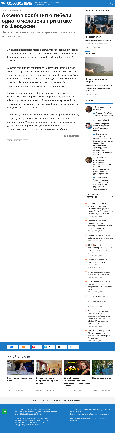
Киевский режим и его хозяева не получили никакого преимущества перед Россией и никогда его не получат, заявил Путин (100, 208)
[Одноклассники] (68, 136)
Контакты (46, 401)
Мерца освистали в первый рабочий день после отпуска (100, 236)
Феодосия (17, 140)
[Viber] (74, 136)
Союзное (39, 390)
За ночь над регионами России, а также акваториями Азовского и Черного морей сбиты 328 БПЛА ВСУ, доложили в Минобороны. (99, 317)
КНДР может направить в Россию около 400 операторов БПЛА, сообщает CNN (100, 285)
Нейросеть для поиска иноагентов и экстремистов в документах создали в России (100, 300)
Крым (10, 140)
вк (14, 347)
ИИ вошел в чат (93, 37)
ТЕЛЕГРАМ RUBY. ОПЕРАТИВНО (92, 196)
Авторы (56, 401)
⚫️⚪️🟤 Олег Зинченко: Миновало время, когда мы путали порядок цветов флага (100, 249)
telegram (51, 347)
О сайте (35, 401)
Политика (90, 53)
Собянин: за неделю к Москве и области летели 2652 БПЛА (99, 262)
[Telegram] (71, 136)
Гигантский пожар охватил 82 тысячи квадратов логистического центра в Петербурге (99, 334)
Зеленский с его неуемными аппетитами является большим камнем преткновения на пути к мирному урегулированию (102, 165)
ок (27, 347)
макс (75, 347)
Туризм (10, 390)
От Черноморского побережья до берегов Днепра (47, 380)
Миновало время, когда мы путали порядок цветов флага (101, 126)
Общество (96, 390)
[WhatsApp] (77, 136)
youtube (39, 347)
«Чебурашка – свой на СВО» (102, 108)
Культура (67, 390)
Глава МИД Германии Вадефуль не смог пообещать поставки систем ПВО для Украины (100, 224)
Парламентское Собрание (98, 11)
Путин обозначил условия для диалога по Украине (99, 273)
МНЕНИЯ (89, 101)
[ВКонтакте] (65, 136)
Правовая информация (73, 401)
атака (25, 140)
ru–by (63, 347)
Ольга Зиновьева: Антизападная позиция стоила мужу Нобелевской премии (77, 382)
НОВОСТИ (5, 10)
